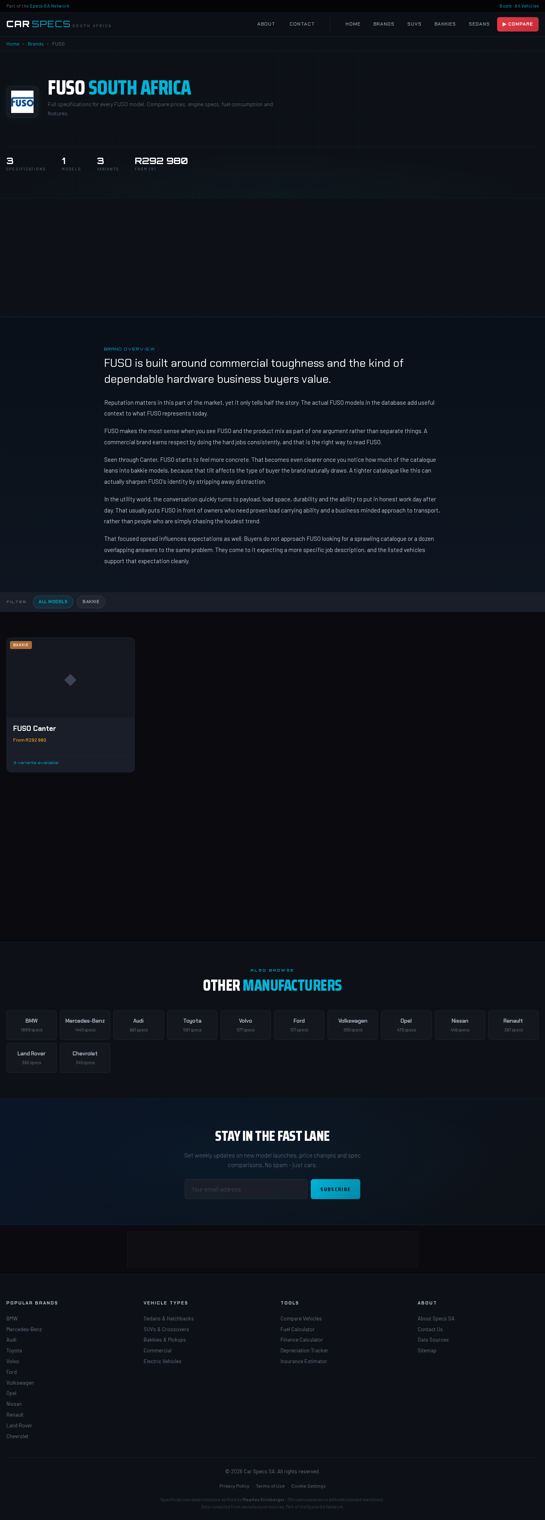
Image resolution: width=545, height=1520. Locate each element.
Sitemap (427, 1350)
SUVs (414, 24)
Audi (11, 1339)
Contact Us (430, 1329)
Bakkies (445, 24)
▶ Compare (518, 24)
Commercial (158, 1350)
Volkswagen (20, 1382)
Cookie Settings (308, 1485)
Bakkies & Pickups (165, 1339)
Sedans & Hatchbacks (169, 1318)
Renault (15, 1414)
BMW (12, 1318)
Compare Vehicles (301, 1318)
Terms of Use (270, 1485)
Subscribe (335, 1189)
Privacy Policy (234, 1485)
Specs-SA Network (49, 5)
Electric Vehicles (163, 1361)
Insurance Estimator (303, 1361)
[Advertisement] (272, 257)
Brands (384, 24)
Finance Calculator (301, 1339)
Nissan (14, 1404)
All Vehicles (527, 5)
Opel (11, 1393)
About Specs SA (436, 1318)
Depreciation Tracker (304, 1350)
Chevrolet (17, 1436)
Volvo (12, 1361)
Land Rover (19, 1425)
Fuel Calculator (297, 1329)
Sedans (479, 24)
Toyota (14, 1350)
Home (353, 24)
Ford (11, 1372)
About (266, 24)
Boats (506, 5)
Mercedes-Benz (24, 1329)
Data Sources (433, 1339)
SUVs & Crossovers (166, 1329)
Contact (302, 24)
